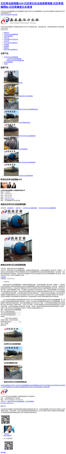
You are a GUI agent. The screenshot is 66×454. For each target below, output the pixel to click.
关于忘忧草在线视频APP (11, 43)
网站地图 (14, 14)
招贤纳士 (6, 48)
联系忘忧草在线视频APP (11, 49)
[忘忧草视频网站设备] (13, 360)
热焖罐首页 (10, 208)
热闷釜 (6, 63)
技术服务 (6, 44)
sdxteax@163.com (9, 198)
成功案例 (6, 46)
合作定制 (6, 41)
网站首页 (6, 32)
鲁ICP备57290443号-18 (7, 403)
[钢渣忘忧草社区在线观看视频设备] (13, 379)
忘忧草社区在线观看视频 (11, 34)
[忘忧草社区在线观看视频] (13, 341)
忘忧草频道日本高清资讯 (11, 39)
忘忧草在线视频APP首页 (8, 385)
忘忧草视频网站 (8, 36)
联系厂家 (3, 14)
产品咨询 (6, 434)
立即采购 (3, 277)
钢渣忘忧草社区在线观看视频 (15, 60)
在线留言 (9, 14)
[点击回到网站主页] (4, 395)
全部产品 (6, 37)
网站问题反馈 (8, 435)
